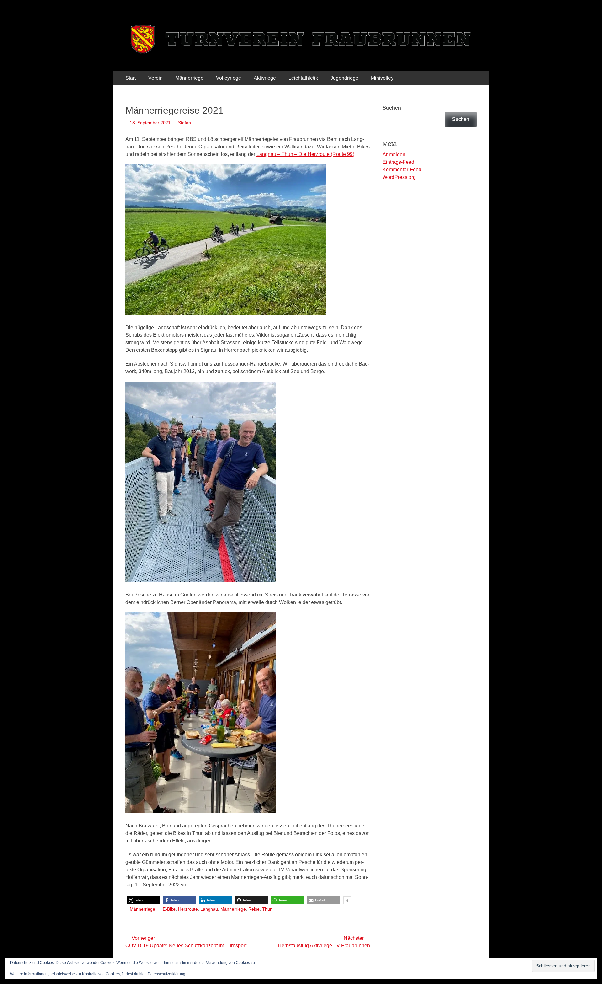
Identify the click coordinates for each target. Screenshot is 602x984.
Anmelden (394, 154)
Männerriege (189, 78)
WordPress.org (399, 177)
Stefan (184, 122)
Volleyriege (228, 78)
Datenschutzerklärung (166, 974)
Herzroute (188, 909)
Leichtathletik (303, 78)
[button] (143, 900)
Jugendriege (344, 78)
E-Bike (169, 909)
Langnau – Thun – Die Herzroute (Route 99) (305, 154)
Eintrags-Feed (398, 162)
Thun (267, 909)
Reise (254, 909)
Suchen (392, 107)
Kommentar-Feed (402, 169)
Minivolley (382, 78)
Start (130, 78)
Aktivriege (265, 78)
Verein (155, 78)
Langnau (209, 909)
